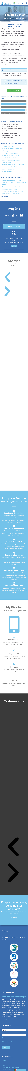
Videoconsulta (7, 70)
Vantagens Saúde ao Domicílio (11, 1067)
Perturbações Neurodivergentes (11, 180)
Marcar (14, 246)
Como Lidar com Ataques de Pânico (12, 191)
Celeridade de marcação (10, 83)
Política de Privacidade (7, 1041)
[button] (14, 70)
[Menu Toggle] (18, 3)
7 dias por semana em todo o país (13, 80)
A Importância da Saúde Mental (11, 193)
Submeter (6, 1047)
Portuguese (19, 1069)
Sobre (4, 1060)
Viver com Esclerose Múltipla (14, 997)
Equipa (4, 1063)
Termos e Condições (14, 1040)
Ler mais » (5, 1019)
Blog (4, 1065)
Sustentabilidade (7, 1069)
